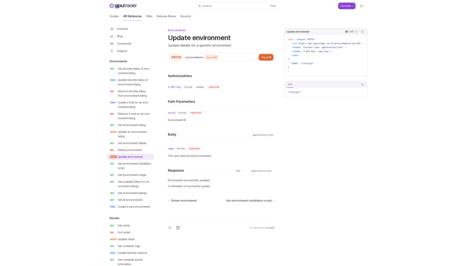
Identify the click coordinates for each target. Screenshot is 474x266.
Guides (114, 16)
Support (122, 50)
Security (185, 16)
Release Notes (166, 16)
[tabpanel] (326, 92)
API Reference (132, 16)
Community (124, 43)
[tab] (290, 84)
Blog (120, 36)
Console (122, 28)
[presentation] (133, 143)
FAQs (149, 16)
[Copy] (254, 57)
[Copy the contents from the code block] (362, 31)
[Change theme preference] (361, 6)
